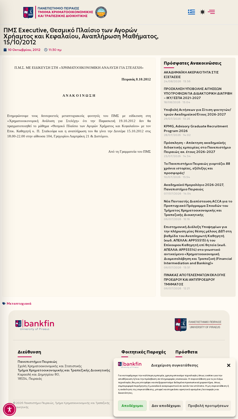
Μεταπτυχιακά (19, 303)
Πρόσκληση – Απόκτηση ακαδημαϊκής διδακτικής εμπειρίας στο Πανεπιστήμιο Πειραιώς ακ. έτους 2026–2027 (197, 147)
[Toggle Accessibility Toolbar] (9, 409)
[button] (228, 365)
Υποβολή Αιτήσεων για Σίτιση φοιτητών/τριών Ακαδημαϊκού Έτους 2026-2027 (197, 112)
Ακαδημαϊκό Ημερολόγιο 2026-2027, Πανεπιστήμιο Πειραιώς (194, 187)
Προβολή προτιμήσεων (208, 405)
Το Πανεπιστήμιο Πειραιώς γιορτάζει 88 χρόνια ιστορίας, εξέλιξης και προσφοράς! (197, 168)
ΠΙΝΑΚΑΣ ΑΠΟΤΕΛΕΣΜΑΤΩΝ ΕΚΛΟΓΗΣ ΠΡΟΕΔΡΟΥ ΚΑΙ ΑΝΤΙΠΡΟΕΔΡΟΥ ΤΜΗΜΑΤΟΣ (194, 279)
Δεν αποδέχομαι (166, 405)
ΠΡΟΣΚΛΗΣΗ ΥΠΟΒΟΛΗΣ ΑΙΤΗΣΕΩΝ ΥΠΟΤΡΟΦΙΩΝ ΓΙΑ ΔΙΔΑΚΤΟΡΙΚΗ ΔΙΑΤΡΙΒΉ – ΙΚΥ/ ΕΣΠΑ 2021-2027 (198, 93)
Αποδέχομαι (132, 405)
